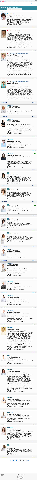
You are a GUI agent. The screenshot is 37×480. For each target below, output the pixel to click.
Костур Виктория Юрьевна (12, 234)
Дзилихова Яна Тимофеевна (13, 174)
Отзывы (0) (34, 26)
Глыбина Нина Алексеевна (12, 83)
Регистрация (35, 3)
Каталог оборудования (20, 477)
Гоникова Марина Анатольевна (13, 141)
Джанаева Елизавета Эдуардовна (14, 155)
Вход (31, 3)
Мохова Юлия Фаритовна (12, 265)
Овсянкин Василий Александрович (14, 312)
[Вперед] (27, 460)
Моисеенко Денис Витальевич (13, 251)
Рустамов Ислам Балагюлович (13, 357)
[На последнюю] (28, 460)
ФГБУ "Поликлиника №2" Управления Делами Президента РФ (19, 53)
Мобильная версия (19, 478)
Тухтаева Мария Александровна (14, 429)
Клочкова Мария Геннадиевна (13, 220)
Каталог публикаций (20, 476)
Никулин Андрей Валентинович (13, 283)
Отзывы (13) (34, 169)
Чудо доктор (11, 105)
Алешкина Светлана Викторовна (14, 32)
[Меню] (36, 1)
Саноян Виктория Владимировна (14, 371)
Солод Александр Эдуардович (13, 399)
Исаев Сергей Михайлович (12, 206)
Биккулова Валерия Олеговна (13, 121)
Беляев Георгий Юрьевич (12, 55)
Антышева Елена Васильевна (13, 107)
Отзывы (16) (34, 215)
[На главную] (3, 1)
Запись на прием (4, 26)
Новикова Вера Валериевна (13, 297)
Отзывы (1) (34, 50)
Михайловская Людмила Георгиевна (15, 15)
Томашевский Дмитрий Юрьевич (14, 414)
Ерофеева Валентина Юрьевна (13, 190)
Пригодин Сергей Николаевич (13, 329)
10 (26, 460)
